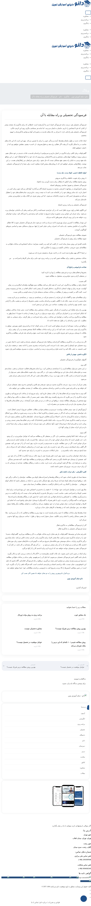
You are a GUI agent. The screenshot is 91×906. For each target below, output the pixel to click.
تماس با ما (34, 902)
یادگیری (86, 23)
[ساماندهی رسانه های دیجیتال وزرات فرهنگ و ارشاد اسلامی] (85, 877)
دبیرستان (82, 746)
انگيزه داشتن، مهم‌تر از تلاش (76, 354)
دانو (83, 740)
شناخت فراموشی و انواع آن (76, 267)
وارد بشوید (66, 683)
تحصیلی (82, 730)
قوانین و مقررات (54, 902)
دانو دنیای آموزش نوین (75, 578)
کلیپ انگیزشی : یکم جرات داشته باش (73, 472)
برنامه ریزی (81, 724)
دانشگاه (82, 735)
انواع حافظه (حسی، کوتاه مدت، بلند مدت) (71, 173)
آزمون (83, 713)
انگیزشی (82, 719)
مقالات (83, 773)
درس (83, 751)
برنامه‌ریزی (85, 20)
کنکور (83, 762)
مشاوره (86, 16)
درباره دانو (43, 902)
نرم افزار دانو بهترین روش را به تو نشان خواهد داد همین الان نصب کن (45, 573)
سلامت (82, 757)
